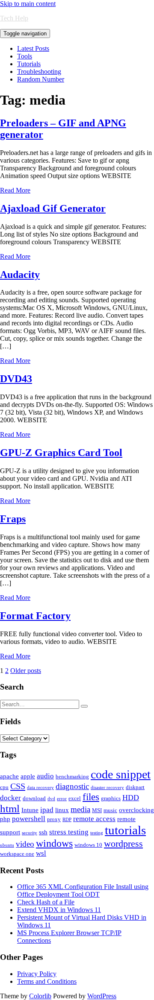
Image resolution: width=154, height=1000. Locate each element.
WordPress (101, 996)
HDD (130, 797)
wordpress (123, 843)
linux (62, 810)
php (5, 819)
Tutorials (29, 63)
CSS (17, 786)
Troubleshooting (39, 71)
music (110, 810)
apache (9, 776)
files (91, 796)
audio (45, 776)
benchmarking (72, 776)
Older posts (25, 670)
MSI (97, 810)
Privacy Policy (36, 973)
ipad (46, 810)
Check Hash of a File (45, 902)
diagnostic (72, 786)
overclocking (136, 810)
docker (10, 798)
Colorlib (40, 996)
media (80, 809)
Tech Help (14, 18)
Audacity (20, 274)
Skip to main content (28, 3)
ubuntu (7, 845)
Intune (29, 810)
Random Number (40, 79)
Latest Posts (33, 48)
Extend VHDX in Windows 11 (59, 909)
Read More (15, 190)
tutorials (125, 830)
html (10, 808)
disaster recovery (107, 787)
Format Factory (35, 615)
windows (54, 843)
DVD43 (16, 378)
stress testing (69, 832)
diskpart (135, 787)
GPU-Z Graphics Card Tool (61, 452)
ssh (43, 832)
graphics (111, 798)
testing (96, 832)
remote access (94, 819)
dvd (51, 798)
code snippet (121, 774)
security (29, 832)
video (25, 843)
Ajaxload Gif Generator (53, 208)
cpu (4, 787)
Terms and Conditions (47, 981)
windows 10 (88, 845)
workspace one (17, 854)
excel (74, 798)
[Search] (84, 706)
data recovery (40, 787)
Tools (24, 56)
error (62, 798)
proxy (54, 819)
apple (28, 776)
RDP (66, 819)
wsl (41, 853)
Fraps (13, 518)
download (34, 798)
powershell (28, 819)
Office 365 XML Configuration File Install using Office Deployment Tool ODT (82, 890)
